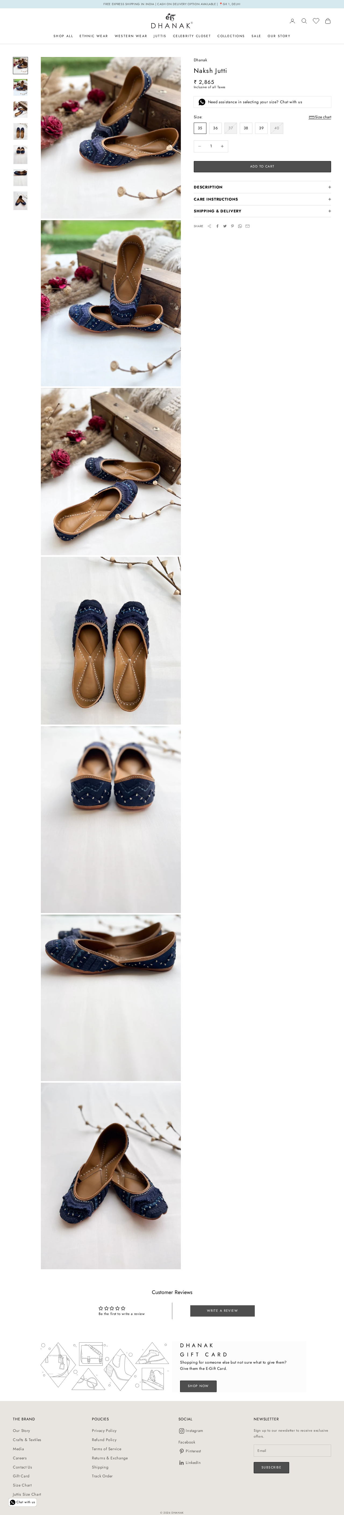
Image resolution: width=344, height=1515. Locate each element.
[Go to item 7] (20, 201)
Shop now (198, 1386)
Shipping (100, 1467)
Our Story (279, 36)
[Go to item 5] (20, 155)
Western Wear (131, 36)
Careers (20, 1458)
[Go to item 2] (20, 87)
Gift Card (21, 1476)
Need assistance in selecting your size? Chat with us (255, 102)
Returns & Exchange (110, 1458)
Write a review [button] (222, 1310)
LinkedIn (193, 1462)
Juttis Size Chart (27, 1494)
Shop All (63, 36)
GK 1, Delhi (231, 4)
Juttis (160, 36)
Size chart (323, 117)
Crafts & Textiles (27, 1439)
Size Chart (22, 1485)
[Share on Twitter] (225, 226)
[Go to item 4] (20, 131)
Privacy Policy (104, 1430)
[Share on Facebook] (217, 226)
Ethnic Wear (94, 36)
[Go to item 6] (20, 178)
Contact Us (22, 1467)
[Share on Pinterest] (232, 226)
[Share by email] (247, 226)
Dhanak (200, 60)
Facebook (186, 1442)
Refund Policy (104, 1439)
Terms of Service (106, 1449)
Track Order (102, 1476)
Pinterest (193, 1451)
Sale (256, 36)
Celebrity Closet (192, 36)
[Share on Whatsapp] (240, 226)
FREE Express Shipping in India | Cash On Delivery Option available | (161, 4)
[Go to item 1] (20, 65)
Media (18, 1449)
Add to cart (262, 166)
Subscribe (271, 1467)
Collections (231, 36)
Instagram (194, 1430)
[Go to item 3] (20, 109)
